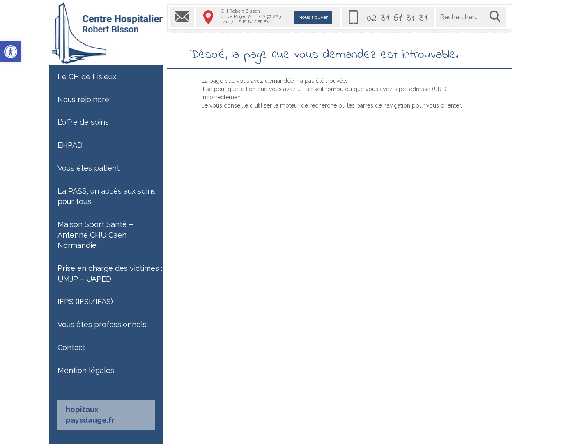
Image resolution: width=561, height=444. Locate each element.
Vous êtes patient (88, 168)
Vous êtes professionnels (102, 324)
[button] (10, 51)
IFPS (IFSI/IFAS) (85, 301)
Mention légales (85, 370)
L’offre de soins (83, 122)
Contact (71, 347)
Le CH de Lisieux (86, 76)
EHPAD (70, 145)
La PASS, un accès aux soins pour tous (106, 196)
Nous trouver (313, 17)
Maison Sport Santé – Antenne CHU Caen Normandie (95, 234)
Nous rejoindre (83, 99)
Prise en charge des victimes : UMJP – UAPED (109, 273)
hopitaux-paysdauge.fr (90, 414)
